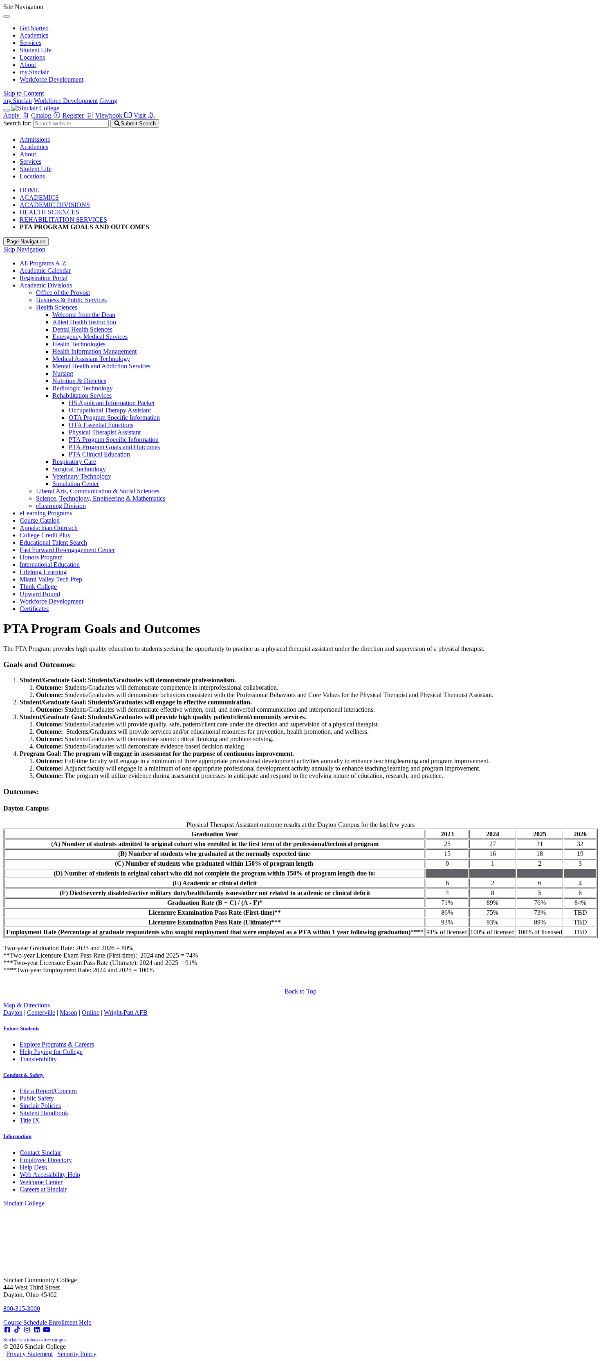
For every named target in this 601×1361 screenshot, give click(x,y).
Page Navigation (26, 241)
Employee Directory (46, 1159)
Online (90, 1012)
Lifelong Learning (43, 571)
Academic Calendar (45, 270)
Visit (140, 115)
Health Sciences (56, 307)
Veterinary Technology (81, 476)
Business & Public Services (71, 299)
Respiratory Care (74, 461)
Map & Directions (26, 1005)
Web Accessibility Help (50, 1174)
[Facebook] (7, 1329)
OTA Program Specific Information (114, 417)
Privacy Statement (29, 1353)
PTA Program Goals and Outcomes (114, 446)
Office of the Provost (63, 292)
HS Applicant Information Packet (112, 402)
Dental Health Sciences (82, 329)
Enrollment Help (70, 1322)
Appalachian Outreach (49, 527)
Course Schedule (26, 1322)
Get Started (34, 28)
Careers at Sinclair (43, 1189)
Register (74, 115)
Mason (68, 1012)
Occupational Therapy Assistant (110, 410)
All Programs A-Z (43, 263)
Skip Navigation (24, 249)
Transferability (38, 1059)
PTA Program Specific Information (114, 439)
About (28, 64)
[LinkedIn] (37, 1329)
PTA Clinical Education (99, 454)
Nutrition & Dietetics (79, 380)
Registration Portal (43, 277)
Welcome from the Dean (83, 314)
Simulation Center (75, 483)
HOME (29, 190)
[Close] (6, 16)
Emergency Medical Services (90, 336)
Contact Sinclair (40, 1152)
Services (30, 42)
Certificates (34, 608)
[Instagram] (27, 1329)
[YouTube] (47, 1329)
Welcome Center (41, 1181)
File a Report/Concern (48, 1090)
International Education (50, 564)
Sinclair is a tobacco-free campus (35, 1340)
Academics (34, 35)
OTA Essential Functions (101, 424)
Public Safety (37, 1098)
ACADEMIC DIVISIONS (55, 204)
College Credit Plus (45, 535)
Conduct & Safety (23, 1075)
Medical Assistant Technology (91, 358)
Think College (38, 586)
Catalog (42, 115)
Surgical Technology (79, 469)
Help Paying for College (51, 1051)
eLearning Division (61, 505)
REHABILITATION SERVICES (63, 219)
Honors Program (41, 557)
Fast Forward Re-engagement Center (67, 549)
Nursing (62, 373)
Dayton (12, 1012)
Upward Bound (40, 593)
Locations (32, 57)
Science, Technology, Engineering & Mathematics (100, 498)
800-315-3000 (21, 1308)
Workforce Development (51, 79)
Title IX (30, 1120)
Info (17, 1136)
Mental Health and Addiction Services (101, 366)
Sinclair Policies (40, 1105)
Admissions (35, 139)
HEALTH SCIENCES (49, 212)
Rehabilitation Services (82, 395)
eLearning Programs (46, 513)
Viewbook (109, 115)
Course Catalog (40, 520)
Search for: (17, 123)
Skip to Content (23, 93)
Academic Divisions (46, 285)
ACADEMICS (39, 197)
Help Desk (33, 1167)
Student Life (36, 50)
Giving (108, 100)
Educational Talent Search (53, 542)
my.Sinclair (34, 72)
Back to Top (300, 991)
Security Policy (76, 1353)
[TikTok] (17, 1329)
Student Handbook (44, 1112)
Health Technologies (78, 344)
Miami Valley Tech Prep (51, 579)
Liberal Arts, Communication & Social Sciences (97, 491)
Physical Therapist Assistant (105, 432)
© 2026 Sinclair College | (49, 1350)
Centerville (41, 1012)
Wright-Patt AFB (126, 1012)
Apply (12, 115)
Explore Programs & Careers (57, 1044)
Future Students (21, 1028)
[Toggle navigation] (6, 110)
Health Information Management (94, 351)
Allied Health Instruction (84, 322)
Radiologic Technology (82, 388)
